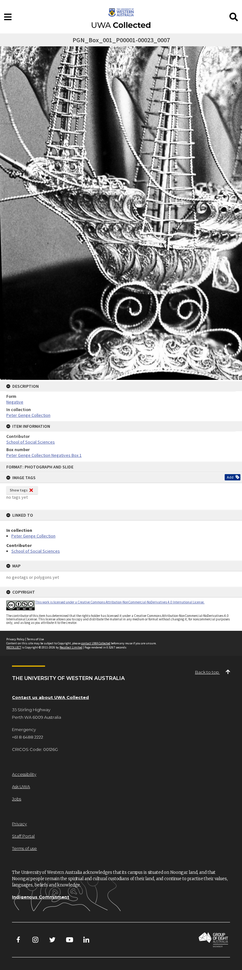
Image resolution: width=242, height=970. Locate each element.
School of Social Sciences (35, 551)
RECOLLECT (13, 647)
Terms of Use (35, 639)
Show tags (19, 490)
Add (230, 477)
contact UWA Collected (95, 643)
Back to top (207, 672)
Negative (14, 402)
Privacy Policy (15, 639)
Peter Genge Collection (33, 536)
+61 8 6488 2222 (27, 737)
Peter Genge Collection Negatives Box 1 (44, 455)
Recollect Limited (71, 647)
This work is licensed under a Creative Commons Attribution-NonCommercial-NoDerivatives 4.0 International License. (120, 602)
